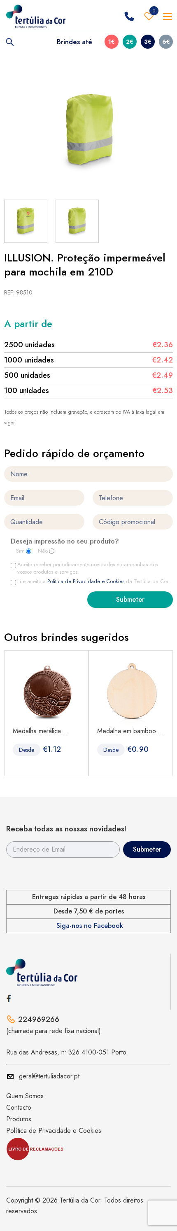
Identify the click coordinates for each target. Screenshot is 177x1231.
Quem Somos (25, 1096)
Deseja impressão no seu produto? (65, 542)
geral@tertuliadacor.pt (49, 1076)
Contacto (18, 1107)
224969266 (38, 1019)
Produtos (18, 1119)
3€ (147, 42)
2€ (129, 42)
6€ (166, 42)
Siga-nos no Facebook (89, 926)
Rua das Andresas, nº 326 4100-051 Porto (66, 1052)
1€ (111, 42)
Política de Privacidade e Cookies (85, 581)
